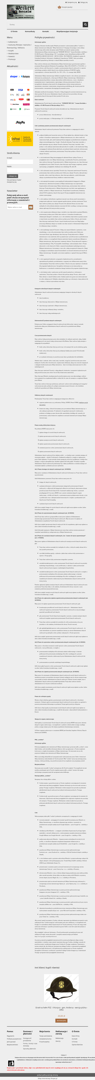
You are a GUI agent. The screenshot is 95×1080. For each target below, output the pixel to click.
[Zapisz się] (30, 207)
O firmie (74, 1042)
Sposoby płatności (29, 1049)
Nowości (11, 56)
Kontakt (74, 1039)
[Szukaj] (85, 24)
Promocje (12, 59)
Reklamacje (59, 1038)
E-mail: (9, 158)
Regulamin (10, 1036)
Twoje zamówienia (45, 1036)
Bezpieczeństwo (12, 1045)
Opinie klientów (77, 1045)
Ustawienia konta (45, 1039)
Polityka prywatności (14, 1039)
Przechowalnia (44, 1042)
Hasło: (9, 166)
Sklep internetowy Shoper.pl (47, 1078)
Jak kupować (11, 1042)
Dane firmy (75, 1036)
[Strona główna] (21, 11)
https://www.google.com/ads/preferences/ (46, 936)
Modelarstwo (13, 53)
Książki (11, 51)
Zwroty (58, 1041)
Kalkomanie (12, 42)
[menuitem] (14, 31)
